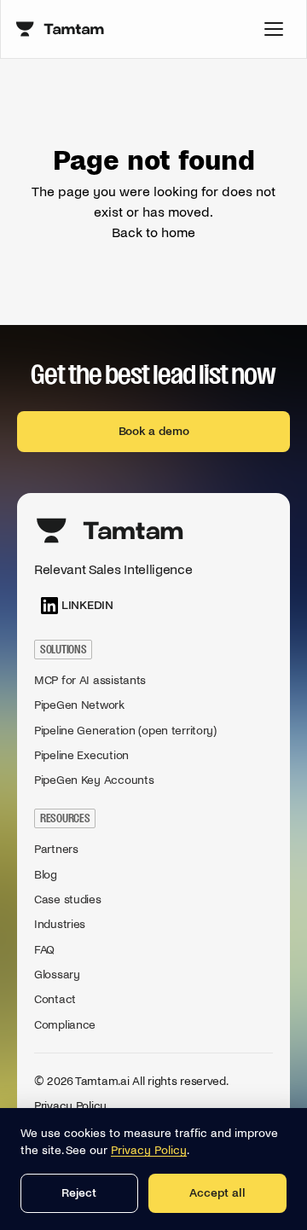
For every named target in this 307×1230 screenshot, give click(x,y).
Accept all (217, 1192)
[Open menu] (274, 29)
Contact (55, 999)
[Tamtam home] (60, 29)
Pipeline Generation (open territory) (125, 730)
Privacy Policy (70, 1105)
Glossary (57, 974)
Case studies (67, 899)
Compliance (65, 1024)
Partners (56, 849)
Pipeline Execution (81, 755)
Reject (78, 1192)
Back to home (153, 232)
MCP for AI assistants (90, 680)
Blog (45, 874)
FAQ (44, 949)
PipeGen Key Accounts (94, 780)
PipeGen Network (79, 705)
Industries (59, 924)
